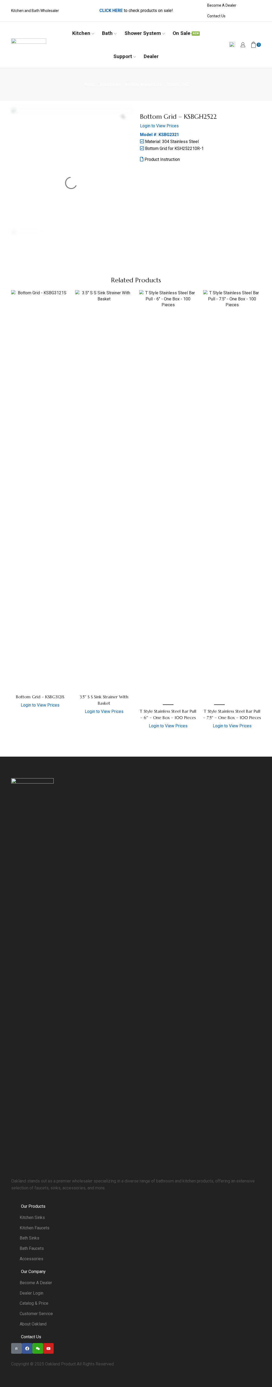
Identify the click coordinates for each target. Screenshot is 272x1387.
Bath (107, 33)
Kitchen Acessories (143, 84)
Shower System (143, 33)
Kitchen (81, 33)
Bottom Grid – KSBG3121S (40, 696)
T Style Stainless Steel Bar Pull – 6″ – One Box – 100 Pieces (168, 714)
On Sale (186, 33)
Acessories (110, 84)
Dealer (151, 56)
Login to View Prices (159, 125)
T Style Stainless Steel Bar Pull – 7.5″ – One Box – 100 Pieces (232, 714)
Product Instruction (161, 159)
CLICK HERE (111, 10)
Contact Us (216, 16)
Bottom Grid (177, 84)
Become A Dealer (221, 5)
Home (89, 84)
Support (122, 56)
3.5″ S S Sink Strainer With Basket (104, 700)
